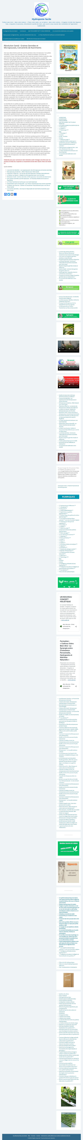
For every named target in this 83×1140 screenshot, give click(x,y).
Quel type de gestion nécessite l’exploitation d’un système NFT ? (67, 1026)
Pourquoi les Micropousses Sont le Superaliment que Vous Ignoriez (67, 303)
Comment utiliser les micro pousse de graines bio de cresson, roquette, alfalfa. (68, 728)
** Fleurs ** (62, 541)
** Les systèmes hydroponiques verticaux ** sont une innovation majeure (69, 519)
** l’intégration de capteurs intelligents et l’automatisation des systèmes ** (69, 567)
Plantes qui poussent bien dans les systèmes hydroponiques (67, 1004)
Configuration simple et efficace (66, 1002)
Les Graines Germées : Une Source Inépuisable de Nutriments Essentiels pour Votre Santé (68, 262)
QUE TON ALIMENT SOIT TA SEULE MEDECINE (39, 31)
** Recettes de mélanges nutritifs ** (67, 549)
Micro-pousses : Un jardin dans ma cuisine (69, 809)
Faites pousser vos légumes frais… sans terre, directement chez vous (19, 35)
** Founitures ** (63, 547)
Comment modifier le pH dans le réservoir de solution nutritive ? (67, 1043)
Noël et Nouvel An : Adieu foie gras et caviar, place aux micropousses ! (68, 767)
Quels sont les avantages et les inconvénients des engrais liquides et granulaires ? (68, 1048)
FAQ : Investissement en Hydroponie (68, 967)
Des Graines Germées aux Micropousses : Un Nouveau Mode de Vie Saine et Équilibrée (69, 417)
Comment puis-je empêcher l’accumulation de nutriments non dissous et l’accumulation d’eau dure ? (68, 1065)
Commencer (23, 31)
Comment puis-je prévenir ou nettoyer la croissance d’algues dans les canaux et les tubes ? (69, 1060)
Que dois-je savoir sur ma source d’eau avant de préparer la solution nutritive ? (68, 1030)
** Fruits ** (62, 539)
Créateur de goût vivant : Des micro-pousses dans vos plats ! (67, 804)
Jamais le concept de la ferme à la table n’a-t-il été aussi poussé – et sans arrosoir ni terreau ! (69, 780)
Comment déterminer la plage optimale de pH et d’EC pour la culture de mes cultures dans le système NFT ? (68, 1039)
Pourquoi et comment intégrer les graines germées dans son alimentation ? (69, 276)
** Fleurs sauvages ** (64, 533)
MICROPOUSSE (62, 119)
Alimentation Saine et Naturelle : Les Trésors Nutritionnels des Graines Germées (29, 183)
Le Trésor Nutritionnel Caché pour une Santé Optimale (51, 35)
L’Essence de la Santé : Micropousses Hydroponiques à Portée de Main (68, 702)
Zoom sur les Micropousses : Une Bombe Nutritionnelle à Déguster (69, 297)
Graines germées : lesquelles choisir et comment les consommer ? (68, 272)
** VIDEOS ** (62, 128)
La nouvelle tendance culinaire (66, 939)
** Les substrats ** (63, 570)
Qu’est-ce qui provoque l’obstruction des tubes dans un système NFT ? (69, 1080)
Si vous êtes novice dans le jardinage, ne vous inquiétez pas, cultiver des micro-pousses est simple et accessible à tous (68, 936)
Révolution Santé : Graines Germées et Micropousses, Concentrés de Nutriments (29, 177)
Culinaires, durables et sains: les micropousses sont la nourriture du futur (69, 741)
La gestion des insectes (64, 1016)
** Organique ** (63, 536)
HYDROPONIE (62, 117)
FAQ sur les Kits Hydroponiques (66, 571)
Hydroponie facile (41, 19)
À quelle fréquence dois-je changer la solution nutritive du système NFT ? (68, 1052)
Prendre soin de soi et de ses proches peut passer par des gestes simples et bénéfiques (68, 721)
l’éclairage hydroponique (65, 997)
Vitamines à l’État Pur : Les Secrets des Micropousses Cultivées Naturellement (28, 173)
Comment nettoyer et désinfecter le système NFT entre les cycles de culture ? (69, 1077)
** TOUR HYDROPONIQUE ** (66, 510)
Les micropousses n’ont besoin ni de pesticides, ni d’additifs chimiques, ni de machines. (68, 755)
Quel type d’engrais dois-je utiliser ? (67, 1045)
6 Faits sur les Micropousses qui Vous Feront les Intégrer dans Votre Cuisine (68, 815)
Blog (60, 131)
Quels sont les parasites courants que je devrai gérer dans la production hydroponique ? (68, 1073)
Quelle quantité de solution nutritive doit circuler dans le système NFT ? (69, 1056)
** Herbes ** (62, 542)
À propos (61, 135)
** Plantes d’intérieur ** (65, 538)
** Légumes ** (62, 546)
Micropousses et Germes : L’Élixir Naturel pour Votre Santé (23, 172)
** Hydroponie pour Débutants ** (67, 505)
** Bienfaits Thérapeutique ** (66, 550)
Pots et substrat (63, 995)
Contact (61, 138)
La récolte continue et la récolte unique (68, 1023)
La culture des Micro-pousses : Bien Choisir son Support (67, 812)
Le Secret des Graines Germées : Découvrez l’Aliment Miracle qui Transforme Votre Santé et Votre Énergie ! (69, 253)
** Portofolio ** (63, 133)
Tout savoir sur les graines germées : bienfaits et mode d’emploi (67, 257)
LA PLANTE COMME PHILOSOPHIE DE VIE (69, 125)
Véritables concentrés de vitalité (66, 914)
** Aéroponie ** (63, 509)
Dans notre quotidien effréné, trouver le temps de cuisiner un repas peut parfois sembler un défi (68, 923)
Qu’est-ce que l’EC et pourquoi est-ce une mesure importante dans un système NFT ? (69, 1034)
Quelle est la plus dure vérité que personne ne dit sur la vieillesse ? (67, 395)
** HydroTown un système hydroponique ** (65, 512)
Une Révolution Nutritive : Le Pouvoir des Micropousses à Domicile (69, 699)
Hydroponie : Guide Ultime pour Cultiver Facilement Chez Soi (55, 1135)
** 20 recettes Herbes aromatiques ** (68, 544)
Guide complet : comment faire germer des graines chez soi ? (68, 269)
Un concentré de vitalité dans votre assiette (63, 31)
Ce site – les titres (63, 136)
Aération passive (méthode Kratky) (67, 999)
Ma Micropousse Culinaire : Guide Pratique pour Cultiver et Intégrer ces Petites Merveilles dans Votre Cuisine (68, 822)
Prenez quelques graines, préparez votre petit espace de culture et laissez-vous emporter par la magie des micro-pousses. (68, 944)
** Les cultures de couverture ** (67, 534)
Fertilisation (62, 1013)
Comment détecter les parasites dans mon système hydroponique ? (68, 1068)
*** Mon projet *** (63, 130)
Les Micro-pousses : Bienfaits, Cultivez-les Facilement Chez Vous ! (69, 300)
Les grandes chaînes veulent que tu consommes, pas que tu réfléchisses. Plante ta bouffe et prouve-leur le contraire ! (68, 143)
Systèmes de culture (64, 994)
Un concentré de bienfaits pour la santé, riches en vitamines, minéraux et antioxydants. (68, 931)
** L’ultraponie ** (63, 507)
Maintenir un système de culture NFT (68, 1024)
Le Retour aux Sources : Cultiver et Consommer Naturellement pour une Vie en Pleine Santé (69, 429)
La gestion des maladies (65, 1018)
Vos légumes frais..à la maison (10, 31)
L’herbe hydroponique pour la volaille (68, 440)
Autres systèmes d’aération (65, 1000)
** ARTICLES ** (62, 127)
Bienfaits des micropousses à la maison (36, 38)
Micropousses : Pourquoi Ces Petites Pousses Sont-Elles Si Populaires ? (68, 818)
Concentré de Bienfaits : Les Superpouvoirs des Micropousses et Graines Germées (29, 170)
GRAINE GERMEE (63, 120)
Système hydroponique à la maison (67, 904)
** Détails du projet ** (64, 139)
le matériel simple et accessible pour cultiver (13, 38)
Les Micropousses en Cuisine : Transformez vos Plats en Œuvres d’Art (68, 307)
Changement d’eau (63, 1015)
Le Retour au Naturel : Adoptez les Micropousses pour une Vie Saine (25, 175)
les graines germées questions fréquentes (69, 259)
